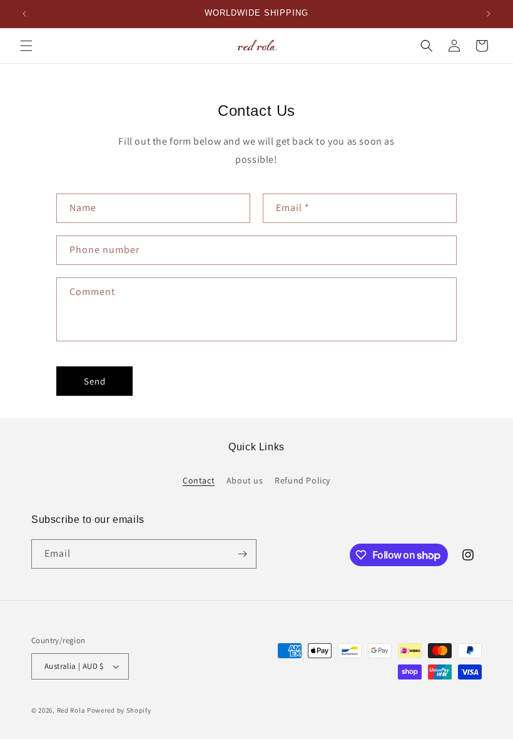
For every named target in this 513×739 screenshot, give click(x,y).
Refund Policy (302, 480)
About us (244, 480)
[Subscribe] (242, 554)
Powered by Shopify (119, 710)
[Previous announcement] (24, 14)
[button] (26, 45)
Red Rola (71, 710)
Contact (199, 480)
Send (95, 381)
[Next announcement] (488, 14)
